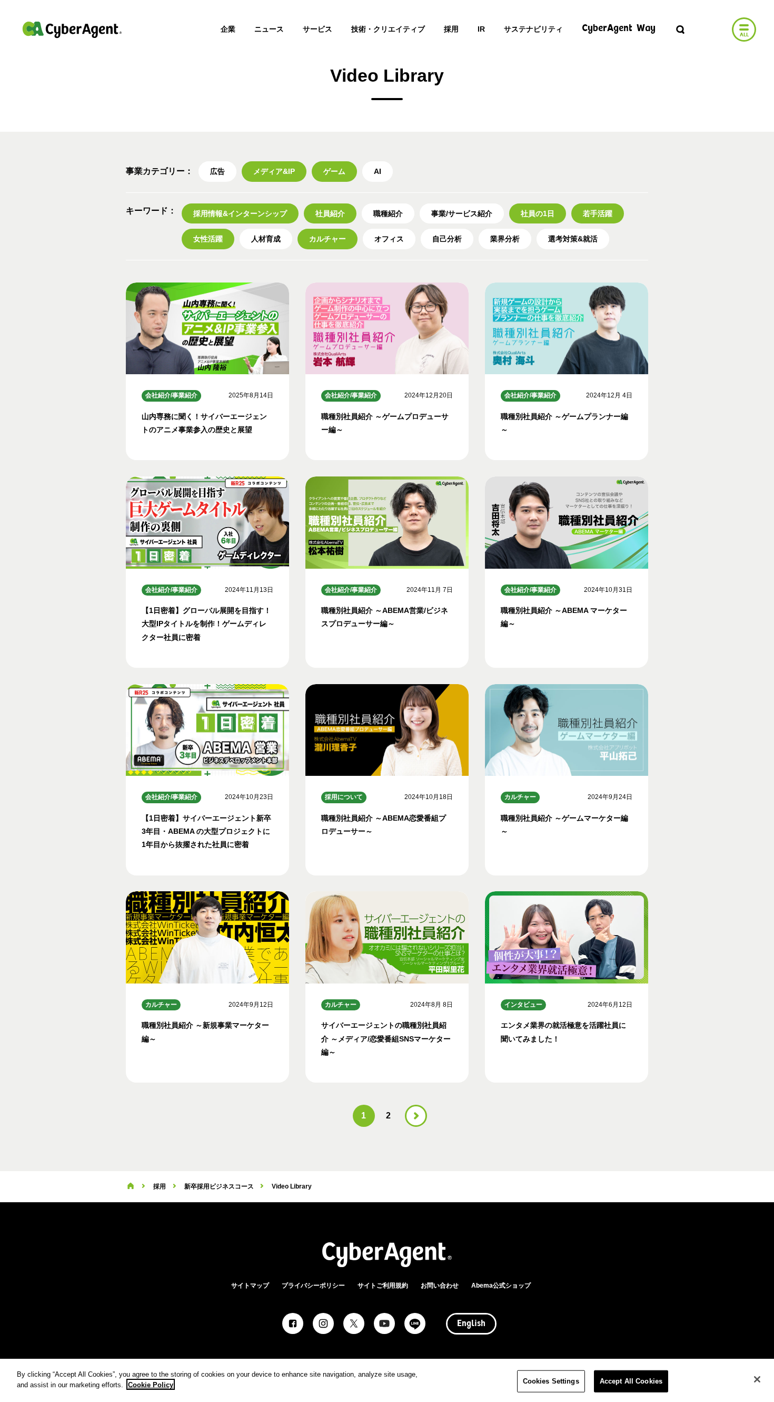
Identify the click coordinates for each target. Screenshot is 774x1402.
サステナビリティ (533, 29)
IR (481, 29)
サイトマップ (250, 1285)
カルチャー (327, 239)
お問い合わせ (440, 1285)
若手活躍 (597, 213)
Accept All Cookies (631, 1381)
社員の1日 (537, 213)
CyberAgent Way (619, 28)
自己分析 (447, 239)
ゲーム (334, 171)
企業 (228, 29)
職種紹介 (388, 213)
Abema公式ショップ (501, 1285)
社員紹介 (330, 213)
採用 (451, 29)
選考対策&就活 (573, 239)
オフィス (389, 239)
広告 (217, 171)
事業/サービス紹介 (461, 213)
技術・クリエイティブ (388, 29)
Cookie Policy (150, 1384)
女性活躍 (208, 239)
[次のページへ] (415, 1115)
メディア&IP (274, 171)
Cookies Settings (551, 1381)
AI (377, 171)
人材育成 (266, 239)
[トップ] (130, 1186)
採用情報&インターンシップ (240, 213)
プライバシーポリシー (313, 1285)
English (471, 1324)
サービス (317, 29)
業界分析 (505, 239)
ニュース (269, 29)
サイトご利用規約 (383, 1285)
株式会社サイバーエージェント (72, 29)
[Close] (757, 1379)
